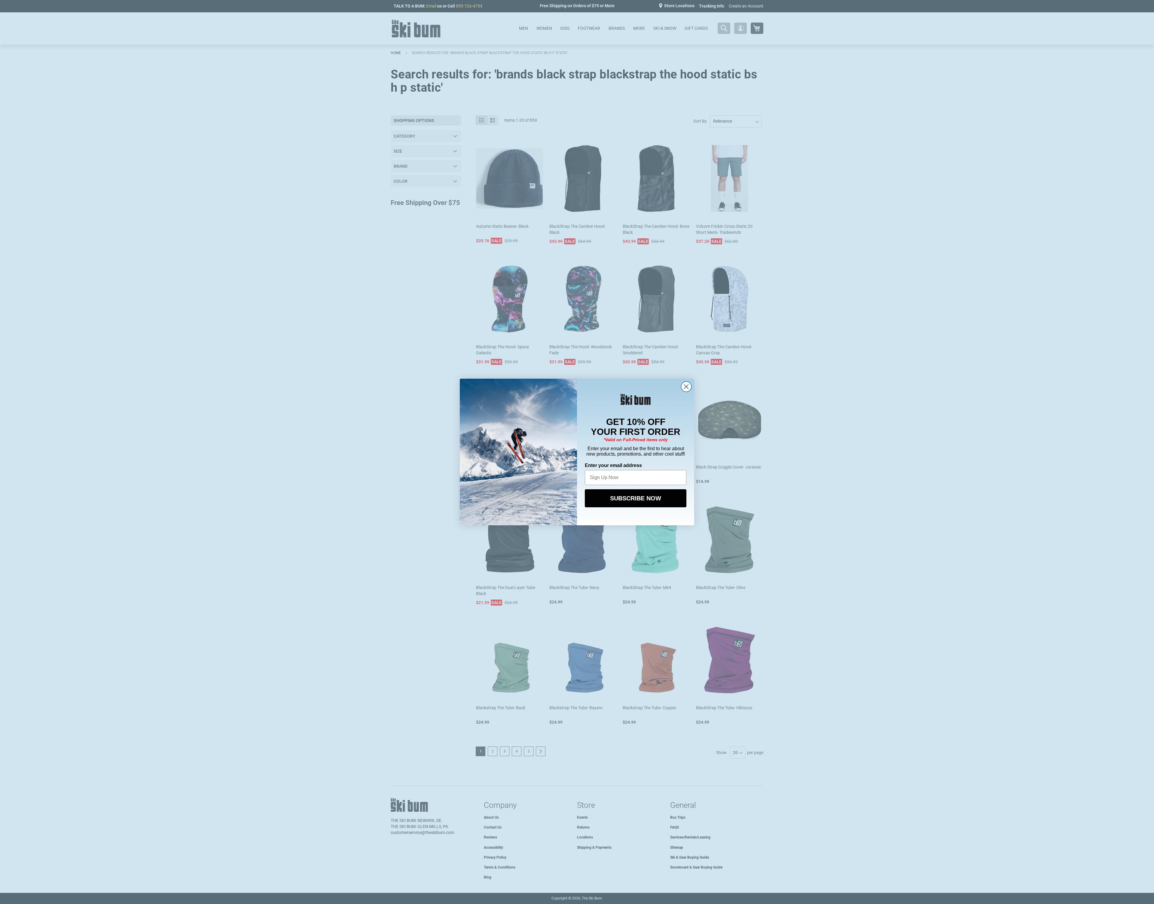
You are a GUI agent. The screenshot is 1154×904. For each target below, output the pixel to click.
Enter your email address (613, 465)
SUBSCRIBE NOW (635, 498)
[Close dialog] (686, 386)
